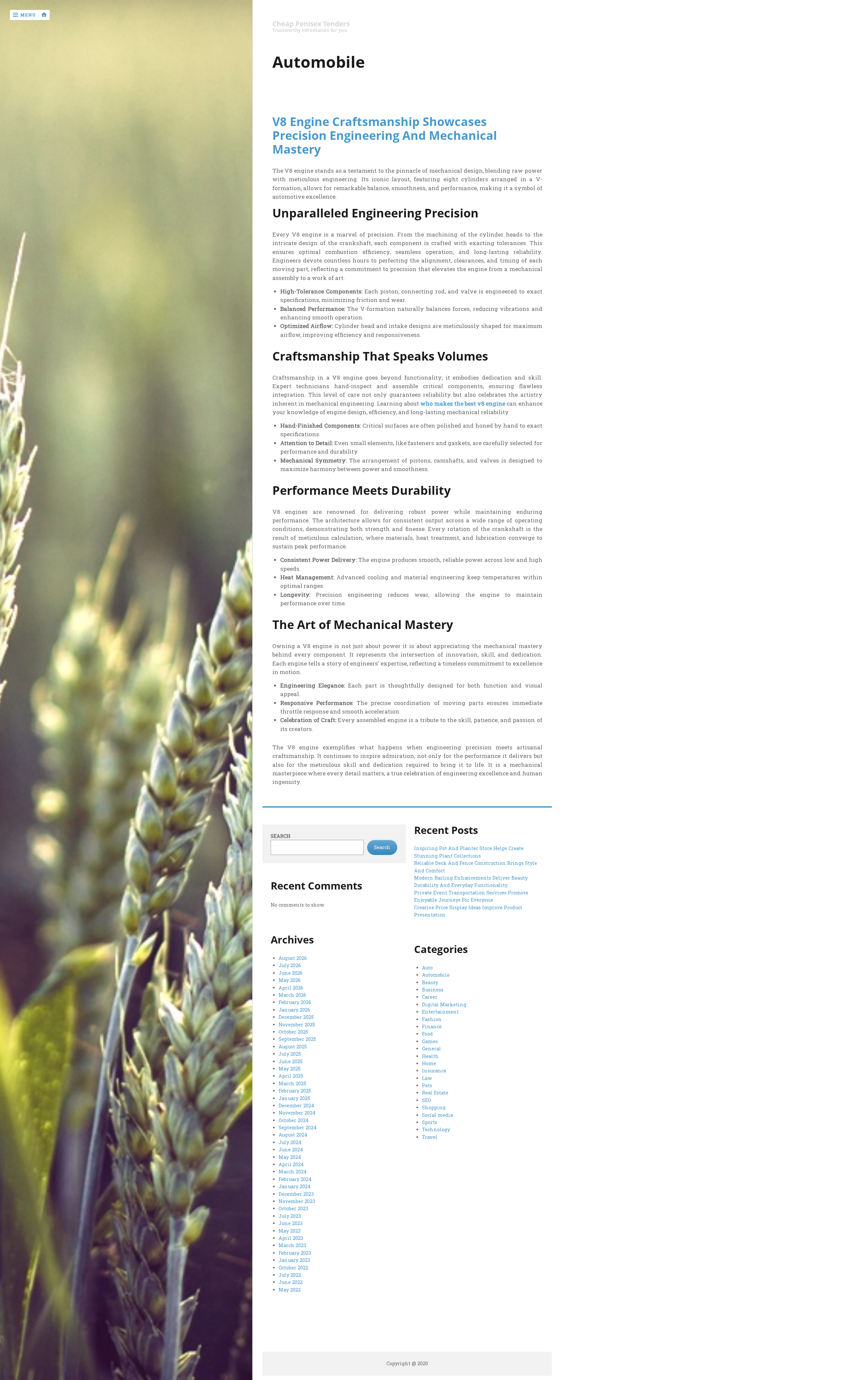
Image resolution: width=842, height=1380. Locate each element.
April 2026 (291, 988)
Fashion (432, 1019)
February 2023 (295, 1253)
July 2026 (290, 965)
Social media (437, 1115)
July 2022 (290, 1275)
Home (429, 1063)
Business (432, 990)
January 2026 (294, 1010)
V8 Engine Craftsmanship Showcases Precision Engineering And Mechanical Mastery (384, 135)
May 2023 (290, 1231)
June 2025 (291, 1061)
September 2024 (297, 1127)
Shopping (434, 1107)
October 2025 (293, 1032)
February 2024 (295, 1179)
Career (429, 997)
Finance (432, 1026)
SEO (426, 1100)
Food (427, 1034)
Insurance (434, 1070)
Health (430, 1056)
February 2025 (295, 1091)
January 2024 (294, 1186)
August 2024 (293, 1135)
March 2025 (292, 1083)
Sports (429, 1122)
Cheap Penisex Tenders (311, 24)
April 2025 (291, 1076)
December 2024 (296, 1105)
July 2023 (290, 1216)
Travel (429, 1137)
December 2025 (296, 1017)
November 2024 (297, 1113)
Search (280, 836)
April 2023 (291, 1238)
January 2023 (294, 1260)
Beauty (430, 982)
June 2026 (291, 973)
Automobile (436, 975)
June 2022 (291, 1282)
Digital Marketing (444, 1004)
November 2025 (297, 1024)
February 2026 (295, 1002)
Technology (436, 1129)
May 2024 (290, 1157)
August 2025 (293, 1046)
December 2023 (296, 1194)
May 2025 (290, 1069)
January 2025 (294, 1098)
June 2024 (291, 1149)
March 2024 (293, 1171)
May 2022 (290, 1290)
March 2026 (292, 995)
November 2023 (297, 1201)
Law (427, 1078)
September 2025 (297, 1039)
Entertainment (440, 1012)
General (431, 1048)
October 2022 (293, 1268)
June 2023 (291, 1223)
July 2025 (290, 1054)
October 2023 (293, 1208)
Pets (427, 1085)
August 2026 (293, 958)
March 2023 (292, 1245)
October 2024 (294, 1120)
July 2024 (290, 1142)
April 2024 (291, 1164)
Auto (427, 968)
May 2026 (290, 980)
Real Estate (435, 1093)
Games (430, 1041)
